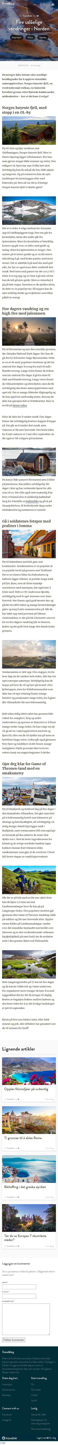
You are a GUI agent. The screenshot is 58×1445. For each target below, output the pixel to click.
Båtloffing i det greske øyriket (25, 1186)
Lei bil (34, 1400)
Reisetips (6, 1395)
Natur (30, 37)
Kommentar (8, 1301)
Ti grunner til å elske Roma (23, 1137)
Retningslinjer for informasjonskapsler (40, 1421)
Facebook (7, 1414)
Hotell (34, 1395)
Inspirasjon (16, 37)
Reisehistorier (8, 1389)
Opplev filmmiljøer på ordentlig (26, 1089)
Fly (32, 1384)
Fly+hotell (36, 1389)
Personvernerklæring (40, 1429)
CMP (3, 1443)
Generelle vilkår (38, 1414)
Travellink (27, 15)
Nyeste (42, 37)
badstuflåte (32, 501)
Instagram (6, 1420)
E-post (5, 1292)
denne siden (20, 405)
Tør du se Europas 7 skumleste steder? (25, 1237)
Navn (5, 1282)
